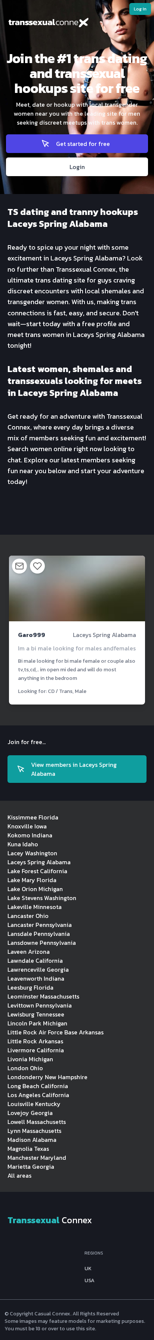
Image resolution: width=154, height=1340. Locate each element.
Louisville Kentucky (34, 1103)
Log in (140, 9)
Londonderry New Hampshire (47, 1076)
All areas (19, 1175)
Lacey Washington (32, 853)
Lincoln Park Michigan (37, 1023)
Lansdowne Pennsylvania (41, 942)
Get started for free (83, 143)
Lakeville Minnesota (34, 906)
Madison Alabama (31, 1139)
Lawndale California (35, 960)
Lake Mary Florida (31, 879)
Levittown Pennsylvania (39, 1005)
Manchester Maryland (36, 1157)
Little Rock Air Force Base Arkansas (55, 1032)
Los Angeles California (38, 1094)
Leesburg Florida (30, 987)
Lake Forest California (37, 870)
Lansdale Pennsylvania (38, 933)
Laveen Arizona (28, 951)
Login (77, 166)
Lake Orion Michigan (35, 888)
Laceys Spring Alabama (39, 862)
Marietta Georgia (30, 1166)
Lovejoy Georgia (30, 1112)
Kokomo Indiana (29, 835)
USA (89, 1280)
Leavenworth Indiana (35, 978)
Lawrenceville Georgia (38, 969)
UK (88, 1268)
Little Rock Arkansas (35, 1041)
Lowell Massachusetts (36, 1121)
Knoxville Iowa (27, 826)
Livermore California (35, 1050)
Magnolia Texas (28, 1148)
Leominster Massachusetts (43, 996)
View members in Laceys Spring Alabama (74, 769)
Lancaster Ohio (28, 915)
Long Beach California (37, 1085)
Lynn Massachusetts (34, 1130)
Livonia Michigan (30, 1059)
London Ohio (25, 1067)
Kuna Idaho (22, 844)
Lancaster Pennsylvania (39, 924)
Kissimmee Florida (32, 817)
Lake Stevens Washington (41, 897)
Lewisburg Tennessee (35, 1014)
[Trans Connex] (77, 24)
